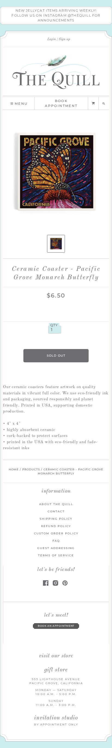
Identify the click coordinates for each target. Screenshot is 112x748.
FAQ (56, 541)
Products (31, 469)
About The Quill (56, 504)
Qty (54, 325)
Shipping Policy (56, 519)
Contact (56, 511)
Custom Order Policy (56, 533)
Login (51, 39)
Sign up (64, 39)
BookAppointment (61, 103)
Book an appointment (56, 626)
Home (14, 469)
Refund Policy (56, 526)
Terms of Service (56, 555)
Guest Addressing (56, 548)
